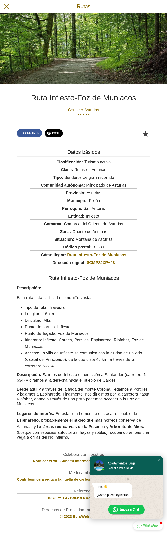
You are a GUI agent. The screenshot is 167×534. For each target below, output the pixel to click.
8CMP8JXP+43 (101, 262)
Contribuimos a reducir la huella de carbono (55, 479)
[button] (159, 460)
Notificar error (45, 461)
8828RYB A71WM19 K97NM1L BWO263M (83, 498)
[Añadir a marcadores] (145, 133)
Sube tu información (78, 461)
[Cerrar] (6, 6)
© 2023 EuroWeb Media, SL (83, 516)
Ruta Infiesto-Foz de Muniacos (96, 255)
